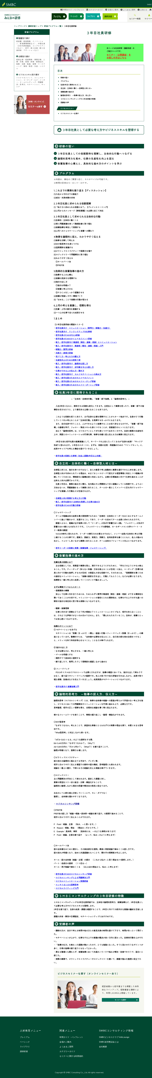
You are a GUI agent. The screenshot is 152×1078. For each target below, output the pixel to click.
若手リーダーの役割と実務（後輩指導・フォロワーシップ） (81, 547)
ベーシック (25, 1042)
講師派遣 (24, 1051)
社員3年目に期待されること (71, 84)
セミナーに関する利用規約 (71, 1056)
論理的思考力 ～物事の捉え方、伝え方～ (76, 95)
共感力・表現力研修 (64, 352)
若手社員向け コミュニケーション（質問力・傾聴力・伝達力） (83, 328)
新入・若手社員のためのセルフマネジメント (75, 377)
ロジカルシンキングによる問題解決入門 (73, 877)
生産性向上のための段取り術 (68, 360)
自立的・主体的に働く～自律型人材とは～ (76, 88)
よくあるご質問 (129, 10)
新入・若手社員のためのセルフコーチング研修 (76, 381)
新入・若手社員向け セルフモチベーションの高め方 (78, 374)
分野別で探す (24, 56)
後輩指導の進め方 (67, 92)
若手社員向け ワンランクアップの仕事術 (74, 331)
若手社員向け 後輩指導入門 (67, 686)
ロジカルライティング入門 (67, 888)
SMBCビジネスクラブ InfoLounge (114, 1037)
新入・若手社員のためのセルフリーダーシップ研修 (77, 384)
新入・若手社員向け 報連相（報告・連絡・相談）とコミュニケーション (86, 342)
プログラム (65, 81)
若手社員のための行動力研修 (68, 505)
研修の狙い (65, 77)
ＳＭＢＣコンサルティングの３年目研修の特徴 (78, 99)
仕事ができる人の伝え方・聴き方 (70, 370)
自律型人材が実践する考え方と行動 (71, 498)
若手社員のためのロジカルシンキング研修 (74, 873)
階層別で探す (24, 38)
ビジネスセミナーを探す (70, 113)
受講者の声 (65, 102)
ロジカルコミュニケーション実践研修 (72, 881)
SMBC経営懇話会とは (109, 1042)
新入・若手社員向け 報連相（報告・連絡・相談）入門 (79, 345)
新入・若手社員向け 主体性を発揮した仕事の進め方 (78, 501)
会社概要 (103, 1047)
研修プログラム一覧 (52, 26)
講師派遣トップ (35, 26)
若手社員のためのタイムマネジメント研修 (74, 338)
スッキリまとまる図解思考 (67, 884)
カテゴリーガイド (96, 10)
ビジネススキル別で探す (28, 74)
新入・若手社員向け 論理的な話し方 (72, 363)
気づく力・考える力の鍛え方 (68, 356)
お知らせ (143, 10)
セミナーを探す (120, 1000)
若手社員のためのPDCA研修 (68, 335)
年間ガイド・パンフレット (73, 10)
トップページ (20, 26)
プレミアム (25, 1037)
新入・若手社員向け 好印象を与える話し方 (75, 367)
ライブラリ (25, 1047)
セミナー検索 (135, 19)
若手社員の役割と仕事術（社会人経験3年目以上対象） (79, 455)
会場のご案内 (113, 10)
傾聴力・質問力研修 (64, 349)
